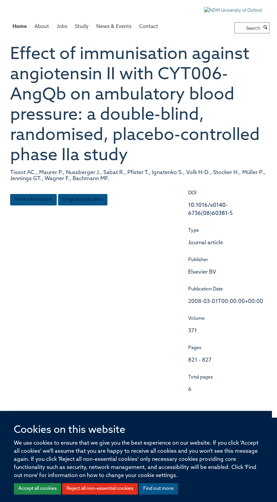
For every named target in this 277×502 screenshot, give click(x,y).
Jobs (62, 26)
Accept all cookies (37, 488)
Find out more (158, 488)
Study (82, 26)
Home (19, 26)
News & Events (113, 26)
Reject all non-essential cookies (100, 488)
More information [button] (33, 199)
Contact (148, 26)
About (41, 26)
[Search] (265, 28)
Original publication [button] (82, 199)
